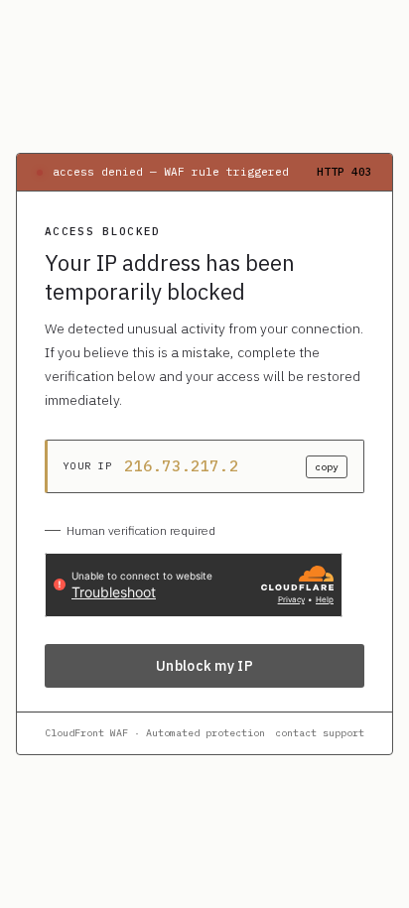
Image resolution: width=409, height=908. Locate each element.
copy (327, 466)
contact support (319, 732)
